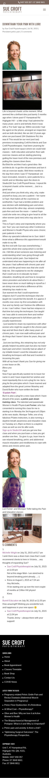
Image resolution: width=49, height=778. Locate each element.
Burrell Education (10, 601)
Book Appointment (12, 665)
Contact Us (9, 678)
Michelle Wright (9, 553)
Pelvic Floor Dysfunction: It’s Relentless (22, 705)
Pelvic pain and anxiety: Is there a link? (22, 728)
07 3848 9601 (39, 2)
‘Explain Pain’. (9, 393)
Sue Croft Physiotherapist (15, 28)
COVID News (10, 682)
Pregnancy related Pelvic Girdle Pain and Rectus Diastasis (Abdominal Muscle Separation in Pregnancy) (23, 697)
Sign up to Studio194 (12, 430)
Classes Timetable (13, 669)
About (7, 661)
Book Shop (9, 673)
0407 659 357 (26, 2)
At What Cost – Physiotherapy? (18, 709)
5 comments (27, 32)
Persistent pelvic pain (11, 32)
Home (7, 657)
